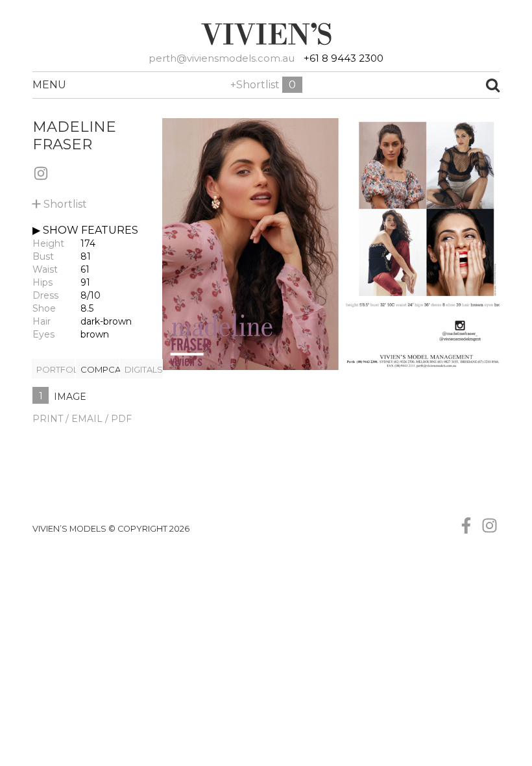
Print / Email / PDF (82, 419)
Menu (47, 85)
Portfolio (55, 369)
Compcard (99, 369)
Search (441, 85)
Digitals (144, 369)
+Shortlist (263, 85)
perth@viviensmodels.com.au (222, 58)
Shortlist (59, 201)
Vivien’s (266, 33)
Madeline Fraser (74, 135)
